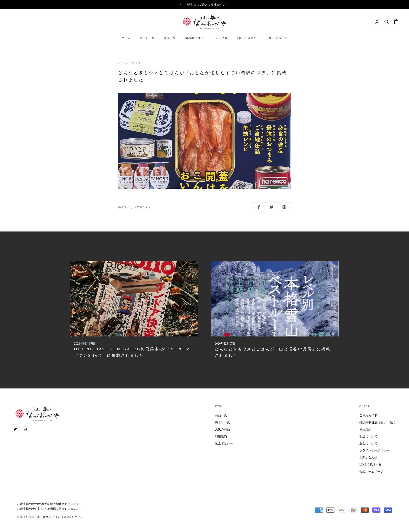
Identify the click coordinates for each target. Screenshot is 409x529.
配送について (368, 436)
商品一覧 (170, 37)
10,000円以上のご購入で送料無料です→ (204, 4)
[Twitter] (15, 429)
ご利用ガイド (368, 415)
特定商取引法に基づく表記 (377, 422)
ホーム (126, 37)
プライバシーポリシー (374, 450)
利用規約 (221, 436)
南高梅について (196, 37)
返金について (368, 443)
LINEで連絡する (248, 37)
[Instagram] (25, 429)
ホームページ (278, 37)
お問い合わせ (368, 457)
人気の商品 (222, 429)
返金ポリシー (224, 443)
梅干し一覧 (147, 37)
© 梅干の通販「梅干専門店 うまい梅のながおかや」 (50, 517)
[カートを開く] (396, 21)
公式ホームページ (371, 471)
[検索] (387, 21)
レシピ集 (222, 37)
